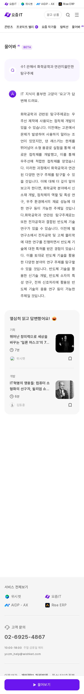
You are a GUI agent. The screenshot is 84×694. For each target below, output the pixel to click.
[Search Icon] (68, 14)
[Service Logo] (13, 15)
